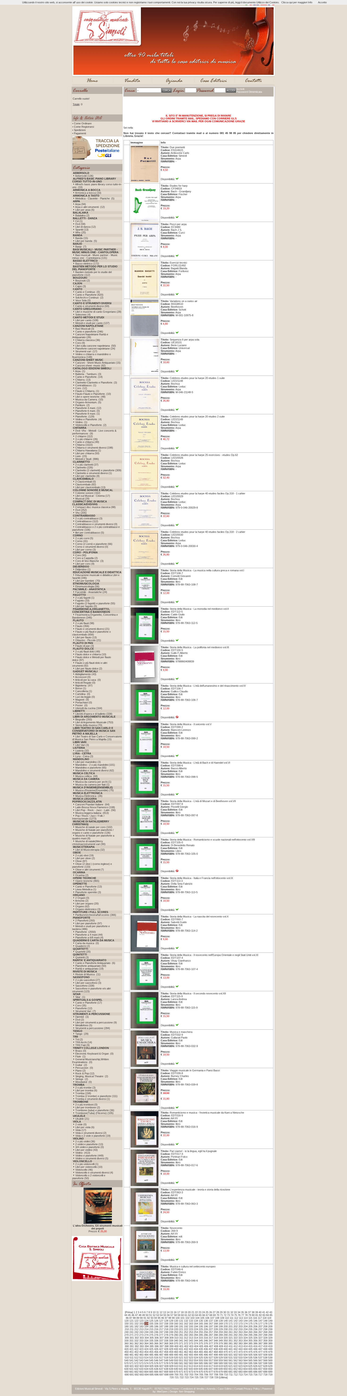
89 (137, 1317)
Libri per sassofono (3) (88, 982)
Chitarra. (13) (83, 379)
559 (221, 1360)
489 (171, 1354)
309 (171, 1337)
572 (136, 1363)
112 (236, 1317)
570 (126, 1363)
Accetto (322, 2)
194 (196, 1326)
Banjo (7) (80, 246)
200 (226, 1326)
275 (151, 1334)
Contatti (238, 1388)
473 (240, 1351)
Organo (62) (82, 906)
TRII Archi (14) (83, 1042)
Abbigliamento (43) (85, 674)
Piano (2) (80, 1070)
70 (217, 1315)
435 (201, 1349)
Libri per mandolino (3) (88, 762)
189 (171, 1326)
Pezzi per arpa (178, 224)
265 (250, 1332)
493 (191, 1354)
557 (211, 1360)
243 (141, 1332)
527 (211, 1357)
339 (171, 1340)
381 (231, 1343)
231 (231, 1329)
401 (181, 1346)
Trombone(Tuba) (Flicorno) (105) (94, 1113)
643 (191, 1368)
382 (235, 1343)
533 (240, 1357)
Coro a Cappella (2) (86, 558)
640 (176, 1368)
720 (171, 1377)
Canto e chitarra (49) (87, 442)
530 (226, 1357)
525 (201, 1357)
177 (260, 1323)
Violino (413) (82, 1152)
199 (221, 1326)
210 (127, 1329)
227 (211, 1329)
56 (168, 1315)
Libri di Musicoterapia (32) (90, 849)
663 (141, 1371)
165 (201, 1323)
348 (216, 1340)
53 (157, 1315)
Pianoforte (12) (83, 1008)
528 (216, 1357)
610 (176, 1366)
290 (226, 1334)
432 (186, 1349)
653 (240, 1368)
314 (196, 1337)
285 (201, 1334)
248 (166, 1332)
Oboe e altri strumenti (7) (89, 869)
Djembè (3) (82, 1016)
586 (206, 1363)
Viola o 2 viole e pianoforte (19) (92, 1135)
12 (161, 1312)
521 (181, 1357)
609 (171, 1366)
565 (250, 1360)
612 (186, 1366)
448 (265, 1349)
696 (156, 1374)
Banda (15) (81, 238)
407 (211, 1346)
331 (131, 1340)
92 (148, 1317)
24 (203, 1312)
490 (176, 1354)
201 (231, 1326)
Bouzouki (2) (82, 280)
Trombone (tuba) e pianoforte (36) (94, 1110)
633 (141, 1368)
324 (245, 1337)
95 (159, 1317)
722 (181, 1377)
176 (255, 1323)
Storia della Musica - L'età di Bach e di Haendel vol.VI (200, 762)
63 (193, 1315)
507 (260, 1354)
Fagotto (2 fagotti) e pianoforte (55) (95, 603)
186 (156, 1326)
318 (216, 1337)
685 (250, 1371)
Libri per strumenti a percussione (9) (96, 1022)
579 (171, 1363)
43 (270, 1312)
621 (231, 1366)
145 (250, 1320)
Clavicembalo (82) (85, 484)
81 (256, 1315)
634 (146, 1368)
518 (166, 1357)
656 (255, 1368)
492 (186, 1354)
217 (161, 1329)
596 (255, 1363)
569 (270, 1360)
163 (191, 1323)
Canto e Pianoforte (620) (89, 294)
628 (265, 1366)
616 (206, 1366)
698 (166, 1374)
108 (217, 1317)
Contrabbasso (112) (86, 521)
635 (151, 1368)
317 (211, 1337)
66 (203, 1315)
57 (171, 1315)
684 (245, 1371)
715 (250, 1374)
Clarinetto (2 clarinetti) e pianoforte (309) (98, 470)
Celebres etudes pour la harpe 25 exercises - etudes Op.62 (204, 455)
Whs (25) (80, 232)
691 (132, 1374)
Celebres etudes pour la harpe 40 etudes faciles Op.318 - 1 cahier (207, 493)
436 (206, 1349)
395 (151, 1346)
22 (196, 1312)
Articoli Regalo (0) (85, 682)
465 (201, 1351)
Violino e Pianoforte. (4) (88, 419)
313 (191, 1337)
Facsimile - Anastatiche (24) (91, 592)
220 (176, 1329)
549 (171, 1360)
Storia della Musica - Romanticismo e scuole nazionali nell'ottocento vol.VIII (212, 839)
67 (207, 1315)
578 (166, 1363)
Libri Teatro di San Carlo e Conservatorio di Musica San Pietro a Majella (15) (97, 738)
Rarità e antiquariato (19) (89, 968)
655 (250, 1368)
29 (221, 1312)
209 (270, 1326)
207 (260, 1326)
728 (211, 1377)
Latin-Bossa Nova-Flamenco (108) (95, 807)
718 (265, 1374)
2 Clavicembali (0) (85, 481)
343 (191, 1340)
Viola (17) (80, 1130)
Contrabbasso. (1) (85, 385)
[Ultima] (223, 1377)
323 (240, 1337)
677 (211, 1371)
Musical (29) (82, 498)
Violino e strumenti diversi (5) (91, 1158)
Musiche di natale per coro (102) (93, 827)
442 (235, 1349)
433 (191, 1349)
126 (156, 1320)
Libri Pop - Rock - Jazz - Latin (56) (95, 810)
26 (210, 1312)
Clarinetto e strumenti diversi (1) (93, 473)
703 (191, 1374)
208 (265, 1326)
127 (161, 1320)
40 (260, 1312)
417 (260, 1346)
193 (191, 1326)
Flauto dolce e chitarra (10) (90, 654)
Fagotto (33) (82, 600)
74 (232, 1315)
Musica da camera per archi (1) (93, 781)
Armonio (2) (82, 900)
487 (161, 1354)
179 (270, 1323)
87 (130, 1317)
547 (161, 1360)
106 (207, 1317)
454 (146, 1351)
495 (201, 1354)
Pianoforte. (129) (84, 416)
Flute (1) (80, 1056)
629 (270, 1366)
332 (136, 1340)
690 (127, 1374)
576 (156, 1363)
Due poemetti (177, 147)
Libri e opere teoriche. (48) (90, 396)
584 (196, 1363)
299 (270, 1334)
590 (226, 1363)
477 (260, 1351)
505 (250, 1354)
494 (196, 1354)
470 (226, 1351)
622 (235, 1366)
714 (245, 1374)
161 (181, 1323)
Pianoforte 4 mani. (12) (88, 408)
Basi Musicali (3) (84, 328)
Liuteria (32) (82, 750)
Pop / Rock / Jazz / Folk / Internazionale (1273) (88, 817)
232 (235, 1329)
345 (201, 1340)
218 (166, 1329)
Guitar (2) (81, 1065)
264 (245, 1332)
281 (181, 1334)
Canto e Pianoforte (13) (88, 886)
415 (250, 1346)
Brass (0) (80, 1050)
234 (245, 1329)
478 (265, 1351)
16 (175, 1312)
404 (196, 1346)
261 (231, 1332)
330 (126, 1340)
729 (216, 1377)
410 (226, 1346)
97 (166, 1317)
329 (270, 1337)
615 (201, 1366)
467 (211, 1351)
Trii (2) (79, 1039)
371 (181, 1343)
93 (152, 1317)
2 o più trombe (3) (85, 1087)
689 (270, 1371)
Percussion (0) (84, 1067)
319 (221, 1337)
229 (221, 1329)
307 (161, 1337)
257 (211, 1332)
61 (186, 1315)
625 (250, 1366)
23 (200, 1312)
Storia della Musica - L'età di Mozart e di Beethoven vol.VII (203, 801)
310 (176, 1337)
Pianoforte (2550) (85, 931)
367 (161, 1343)
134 (196, 1320)
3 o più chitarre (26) (86, 439)
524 (196, 1357)
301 (132, 1337)
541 (131, 1360)
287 (211, 1334)
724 (191, 1377)
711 (231, 1374)
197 (211, 1326)
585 (201, 1363)
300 (127, 1337)
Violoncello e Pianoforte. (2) (90, 425)
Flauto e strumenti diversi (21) (92, 628)
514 (146, 1357)
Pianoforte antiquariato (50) (90, 965)
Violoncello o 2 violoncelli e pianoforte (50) (88, 1177)
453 (141, 1351)
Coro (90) (80, 555)
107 (212, 1317)
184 (146, 1326)
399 (171, 1346)
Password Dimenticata (249, 91)
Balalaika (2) (82, 215)
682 (235, 1371)
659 (270, 1368)
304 (146, 1337)
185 (151, 1326)
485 (151, 1354)
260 (226, 1332)
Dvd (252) (81, 510)
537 (260, 1357)
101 (182, 1317)
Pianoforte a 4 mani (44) (89, 934)
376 (206, 1343)
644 (196, 1368)
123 (141, 1320)
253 (191, 1332)
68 (210, 1315)
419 (270, 1346)
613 (191, 1366)
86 (127, 1317)
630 (126, 1368)
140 (226, 1320)
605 (151, 1366)
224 (196, 1329)
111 (231, 1317)
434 (196, 1349)
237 (260, 1329)
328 (265, 1337)
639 (171, 1368)
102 (187, 1317)
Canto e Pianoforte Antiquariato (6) (95, 963)
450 (126, 1351)
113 (241, 1317)
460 (176, 1351)
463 (191, 1351)
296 (255, 1334)
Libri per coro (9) (84, 563)
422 (136, 1349)
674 (196, 1371)
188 (166, 1326)
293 (240, 1334)
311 (181, 1337)
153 (141, 1323)
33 (235, 1312)
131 (181, 1320)
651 (231, 1368)
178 (265, 1323)
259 (221, 1332)
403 (191, 1346)
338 (166, 1340)
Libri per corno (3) (85, 549)
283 (191, 1334)
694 (146, 1374)
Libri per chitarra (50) (87, 453)
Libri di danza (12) (85, 226)
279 (171, 1334)
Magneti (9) (82, 699)
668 (166, 1371)
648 (216, 1368)
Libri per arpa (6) (84, 209)
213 (141, 1329)
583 (191, 1363)
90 (141, 1317)
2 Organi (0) (82, 897)
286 (206, 1334)
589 (221, 1363)
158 (166, 1323)
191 (181, 1326)
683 (240, 1371)
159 (171, 1323)
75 (235, 1315)
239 (270, 1329)
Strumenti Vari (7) (85, 1011)
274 (146, 1334)
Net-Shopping (187, 1391)
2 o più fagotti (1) (84, 597)
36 (246, 1312)
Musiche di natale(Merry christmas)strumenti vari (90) (89, 842)
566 (255, 1360)
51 (150, 1315)
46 (132, 1315)
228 (216, 1329)
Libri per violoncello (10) (88, 1166)
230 (226, 1329)
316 (206, 1337)
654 (245, 1368)
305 (151, 1337)
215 (151, 1329)
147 (260, 1320)
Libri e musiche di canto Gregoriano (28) (98, 311)
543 (141, 1360)
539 (270, 1357)
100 (177, 1317)
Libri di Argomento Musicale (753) (94, 722)
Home (175, 1388)
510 (127, 1357)
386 (255, 1343)
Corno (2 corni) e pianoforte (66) (93, 543)
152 (136, 1323)
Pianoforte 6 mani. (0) (87, 410)
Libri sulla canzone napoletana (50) (95, 345)
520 (176, 1357)
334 (146, 1340)
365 (151, 1343)
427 (161, 1349)
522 (186, 1357)
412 (235, 1346)
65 (200, 1315)
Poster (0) (81, 705)
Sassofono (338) (84, 985)
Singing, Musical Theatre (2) (91, 1076)
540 (126, 1360)
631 (131, 1368)
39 (256, 1312)
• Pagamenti (79, 133)
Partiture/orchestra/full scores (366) (95, 914)
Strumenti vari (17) (86, 351)
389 (270, 1343)
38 (253, 1312)
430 (176, 1349)
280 (176, 1334)
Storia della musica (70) (88, 725)
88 (134, 1317)
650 (226, 1368)
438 (216, 1349)
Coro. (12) (81, 388)
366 (156, 1343)
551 (181, 1360)
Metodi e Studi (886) (87, 459)
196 (206, 1326)
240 (126, 1332)
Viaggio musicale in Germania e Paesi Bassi (195, 1070)
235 (250, 1329)
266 (255, 1332)
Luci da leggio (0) (85, 696)
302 (137, 1337)
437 (211, 1349)
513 (141, 1357)
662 (136, 1371)
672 (186, 1371)
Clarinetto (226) (84, 467)
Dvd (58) (80, 224)
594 (245, 1363)
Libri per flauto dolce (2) (88, 668)
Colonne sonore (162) (87, 493)
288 (216, 1334)
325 (250, 1337)
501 (231, 1354)
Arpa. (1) (80, 371)
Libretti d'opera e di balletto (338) (93, 713)
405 (201, 1346)
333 (141, 1340)
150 (126, 1323)
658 (265, 1368)
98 (169, 1317)
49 (143, 1315)
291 (231, 1334)
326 (255, 1337)
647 (211, 1368)
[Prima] (129, 1312)
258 (216, 1332)
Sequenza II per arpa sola (184, 339)
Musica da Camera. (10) (89, 399)
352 (235, 1340)
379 (221, 1343)
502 (235, 1354)
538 (265, 1357)
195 (201, 1326)
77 (242, 1315)
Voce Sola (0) (83, 300)
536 (255, 1357)
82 (260, 1315)
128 (166, 1320)
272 (136, 1334)
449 (270, 1349)
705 (201, 1374)
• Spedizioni (78, 130)
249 (171, 1332)
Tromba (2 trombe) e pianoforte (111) (96, 1096)
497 (211, 1354)
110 (227, 1317)
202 (235, 1326)
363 (141, 1343)
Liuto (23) (81, 456)
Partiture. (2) (82, 405)
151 (131, 1323)
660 (126, 1371)
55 (164, 1315)
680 (226, 1371)
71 (221, 1315)
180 (126, 1326)
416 (255, 1346)
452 (136, 1351)
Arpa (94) (80, 204)
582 (186, 1363)
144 (245, 1320)
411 (231, 1346)
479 (270, 1351)
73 (228, 1315)
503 (240, 1354)
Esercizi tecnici (178, 262)
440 (226, 1349)
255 (201, 1332)
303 (142, 1337)
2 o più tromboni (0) (86, 1104)
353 (240, 1340)
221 (181, 1329)
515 (151, 1357)
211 (132, 1329)
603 (142, 1366)
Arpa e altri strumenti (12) (90, 207)
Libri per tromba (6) (86, 1090)
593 (240, 1363)
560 (226, 1360)
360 (126, 1343)
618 (216, 1366)
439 (221, 1349)
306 (156, 1337)
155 (151, 1323)
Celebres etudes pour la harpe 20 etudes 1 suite (197, 378)
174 (245, 1323)
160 (176, 1323)
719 (270, 1374)
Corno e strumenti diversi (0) (91, 546)
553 (191, 1360)
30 (224, 1312)
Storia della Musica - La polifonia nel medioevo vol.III (199, 647)
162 (186, 1323)
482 (136, 1354)
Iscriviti (240, 89)
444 (245, 1349)
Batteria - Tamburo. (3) (88, 374)
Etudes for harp (178, 185)
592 (235, 1363)
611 (181, 1366)
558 (216, 1360)
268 (265, 1332)
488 (166, 1354)
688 (265, 1371)
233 (240, 1329)
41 (263, 1312)
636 (156, 1368)
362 (136, 1343)
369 (171, 1343)
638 (166, 1368)
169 (221, 1323)
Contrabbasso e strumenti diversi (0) (96, 524)
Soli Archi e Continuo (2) (89, 297)
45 (129, 1315)
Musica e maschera (181, 1031)
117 (260, 1317)
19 (185, 1312)
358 (265, 1340)
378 (216, 1343)
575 (151, 1363)
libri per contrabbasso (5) (89, 532)
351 (231, 1340)
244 (146, 1332)
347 (211, 1340)
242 (136, 1332)
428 (166, 1349)
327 (260, 1337)
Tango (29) (82, 1033)
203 (240, 1326)
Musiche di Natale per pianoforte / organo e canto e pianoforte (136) (93, 831)
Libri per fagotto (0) (86, 606)
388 (265, 1343)
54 (161, 1315)
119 (269, 1317)
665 (151, 1371)
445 (250, 1349)
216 (156, 1329)
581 (181, 1363)
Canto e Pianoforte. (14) (89, 376)
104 (197, 1317)
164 (196, 1323)
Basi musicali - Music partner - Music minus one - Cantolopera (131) (95, 256)
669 (171, 1371)
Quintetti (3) (82, 957)
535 (250, 1357)
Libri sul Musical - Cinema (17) (92, 495)
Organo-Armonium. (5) (88, 402)
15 (171, 1312)
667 (161, 1371)
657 (260, 1368)
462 (186, 1351)
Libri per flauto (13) (86, 637)
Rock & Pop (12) (84, 1073)
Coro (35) (80, 1005)
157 (161, 1323)
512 (136, 1357)
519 (171, 1357)
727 (206, 1377)
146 (255, 1320)
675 (201, 1371)
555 (201, 1360)
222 (186, 1329)
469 (221, 1351)
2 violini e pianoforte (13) (89, 1144)
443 (240, 1349)
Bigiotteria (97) (84, 685)
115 (250, 1317)
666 (156, 1371)
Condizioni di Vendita (192, 1388)
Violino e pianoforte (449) (89, 1155)
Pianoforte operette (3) (88, 892)
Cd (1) (79, 221)
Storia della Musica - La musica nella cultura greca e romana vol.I (207, 570)
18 (182, 1312)
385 (250, 1343)
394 (146, 1346)
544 (146, 1360)
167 (211, 1323)
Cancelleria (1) (83, 691)
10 (154, 1312)
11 (157, 1312)
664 (146, 1371)
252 (186, 1332)
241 (131, 1332)
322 (235, 1337)
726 (201, 1377)
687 (260, 1371)
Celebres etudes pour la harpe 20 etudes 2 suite (197, 416)
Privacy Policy (252, 1388)
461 (181, 1351)
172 (235, 1323)
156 (156, 1323)
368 (166, 1343)
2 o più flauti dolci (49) (87, 651)
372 (186, 1343)
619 (221, 1366)
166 (206, 1323)
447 (260, 1349)
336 (156, 1340)
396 (156, 1346)
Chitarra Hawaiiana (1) (88, 450)
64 (196, 1315)
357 (260, 1340)
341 (181, 1340)
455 (151, 1351)
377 (211, 1343)
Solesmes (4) (83, 314)
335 (151, 1340)
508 (265, 1354)
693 (142, 1374)
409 (221, 1346)
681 (231, 1371)
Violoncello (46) (84, 1169)
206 (255, 1326)
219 (171, 1329)
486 (156, 1354)
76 (239, 1315)
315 (201, 1337)
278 (166, 1334)
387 (260, 1343)
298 (265, 1334)
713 (240, 1374)
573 (141, 1363)
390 (127, 1346)
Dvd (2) (79, 1019)
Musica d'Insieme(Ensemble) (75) (94, 790)
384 (245, 1343)
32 (231, 1312)
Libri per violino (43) (86, 1149)
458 (166, 1351)
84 (267, 1315)
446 (255, 1349)
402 (186, 1346)
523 (191, 1357)
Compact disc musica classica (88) (95, 507)
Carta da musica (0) (87, 943)
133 (191, 1320)
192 (186, 1326)
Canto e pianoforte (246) (89, 331)
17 (178, 1312)
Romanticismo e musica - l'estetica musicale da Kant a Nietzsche (207, 1112)
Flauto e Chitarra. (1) (87, 391)
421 (131, 1349)
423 (141, 1349)
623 (240, 1366)
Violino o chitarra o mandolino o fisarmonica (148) (91, 355)
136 (206, 1320)
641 (181, 1368)
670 (176, 1371)
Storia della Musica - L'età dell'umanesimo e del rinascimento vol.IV (208, 685)
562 (235, 1360)
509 (270, 1354)
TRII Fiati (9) (82, 1045)
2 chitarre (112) (84, 436)
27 (214, 1312)
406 (206, 1346)
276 (156, 1334)
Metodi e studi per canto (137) (92, 323)
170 (226, 1323)
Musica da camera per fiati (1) (92, 784)
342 (186, 1340)
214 (146, 1329)
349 (221, 1340)
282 (186, 1334)
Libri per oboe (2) (85, 858)
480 (126, 1354)
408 (216, 1346)
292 (235, 1334)
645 (201, 1368)
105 (202, 1317)
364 (146, 1343)
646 (206, 1368)
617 (211, 1366)
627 (260, 1366)
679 (221, 1371)
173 (240, 1323)
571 (131, 1363)
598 (265, 1363)
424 (146, 1349)
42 (267, 1312)
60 (182, 1315)
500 (226, 1354)
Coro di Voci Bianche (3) (89, 560)
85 (271, 1315)
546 (156, 1360)
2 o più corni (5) (84, 538)
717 (260, 1374)
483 (141, 1354)
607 (161, 1366)
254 (196, 1332)
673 (191, 1371)
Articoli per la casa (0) (88, 679)
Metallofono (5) (83, 1025)
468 (216, 1351)
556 (206, 1360)
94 (155, 1317)
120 (126, 1320)
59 (179, 1315)
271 (131, 1334)
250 (176, 1332)
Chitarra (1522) (84, 444)
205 (250, 1326)
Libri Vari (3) (82, 745)
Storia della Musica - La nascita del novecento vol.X (199, 916)
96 (162, 1317)
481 (131, 1354)
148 (265, 1320)
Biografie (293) (83, 719)
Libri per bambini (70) (87, 580)
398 (166, 1346)
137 (211, 1320)
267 (260, 1332)
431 (181, 1349)
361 (131, 1343)
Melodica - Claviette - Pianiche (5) (94, 198)
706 (206, 1374)
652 (235, 1368)
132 (186, 1320)
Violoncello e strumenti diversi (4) (94, 1172)
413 (240, 1346)
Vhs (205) (81, 512)
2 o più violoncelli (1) (86, 1164)
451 (131, 1351)
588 (216, 1363)
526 (206, 1357)
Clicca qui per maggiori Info (296, 2)
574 (146, 1363)
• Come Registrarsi (83, 126)
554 (196, 1360)
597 (260, 1363)
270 (126, 1334)
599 (270, 1363)
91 (145, 1317)
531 (231, 1357)
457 (161, 1351)
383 (240, 1343)
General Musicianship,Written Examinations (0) (90, 1061)
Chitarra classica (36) (87, 340)
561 (231, 1360)
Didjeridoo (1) (83, 569)
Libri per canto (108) (86, 320)
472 (235, 1351)
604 (146, 1366)
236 (255, 1329)
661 (131, 1371)
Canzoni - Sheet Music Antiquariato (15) (98, 362)
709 (221, 1374)
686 (255, 1371)
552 (186, 1360)
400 (176, 1346)
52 (154, 1315)
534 (245, 1357)
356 (255, 1340)
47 (136, 1315)
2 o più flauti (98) (84, 623)
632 (136, 1368)
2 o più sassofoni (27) (87, 980)
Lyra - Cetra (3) (84, 756)
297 (260, 1334)
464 (196, 1351)
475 (250, 1351)
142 (235, 1320)
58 (175, 1315)
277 (161, 1334)
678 (216, 1371)
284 (196, 1334)
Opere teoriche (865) (87, 880)
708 (216, 1374)
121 (131, 1320)
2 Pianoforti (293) (85, 920)
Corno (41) (81, 541)
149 (270, 1320)
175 (250, 1323)
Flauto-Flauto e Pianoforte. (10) (93, 393)
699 (171, 1374)
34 (238, 1312)
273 (141, 1334)
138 (216, 1320)
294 (245, 1334)
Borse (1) (80, 688)
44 (125, 1315)
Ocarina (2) (82, 875)
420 (126, 1349)
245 (151, 1332)
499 (221, 1354)
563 (240, 1360)
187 (161, 1326)
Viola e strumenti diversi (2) (90, 1132)
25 (207, 1312)
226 (206, 1329)
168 (216, 1323)
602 (137, 1366)
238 (265, 1329)
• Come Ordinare (82, 123)
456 (156, 1351)
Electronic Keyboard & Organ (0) (94, 1053)
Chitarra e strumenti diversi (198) (94, 447)
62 (189, 1315)
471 (231, 1351)
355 (250, 1340)
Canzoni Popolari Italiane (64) (92, 804)
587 (211, 1363)
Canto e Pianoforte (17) (88, 1002)
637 (161, 1368)
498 (216, 1354)
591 (231, 1363)
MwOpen (162, 1391)
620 (226, 1366)
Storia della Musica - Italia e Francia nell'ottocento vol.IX (201, 878)
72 (225, 1315)
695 (151, 1374)
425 (151, 1349)
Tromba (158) (83, 1093)
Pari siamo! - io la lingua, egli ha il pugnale (193, 1151)
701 (181, 1374)
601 (132, 1366)
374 (196, 1343)
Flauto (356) (82, 626)
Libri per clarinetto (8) (87, 476)
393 (142, 1346)
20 (189, 1312)
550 (176, 1360)
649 (221, 1368)
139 (221, 1320)
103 (192, 1317)
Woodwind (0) (83, 1082)
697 (161, 1374)
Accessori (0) (83, 677)
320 (226, 1337)
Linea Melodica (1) (85, 889)
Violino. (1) (81, 422)
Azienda (211, 1388)
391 (132, 1346)
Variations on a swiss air (183, 301)
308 (166, 1337)
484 (146, 1354)
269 (270, 1332)
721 (176, 1377)
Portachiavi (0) (83, 702)
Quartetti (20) (83, 951)
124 (146, 1320)
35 (242, 1312)
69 (214, 1315)
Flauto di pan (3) (84, 645)
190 (176, 1326)
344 (196, 1340)
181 (131, 1326)
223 (191, 1329)
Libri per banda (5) (86, 241)
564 (245, 1360)
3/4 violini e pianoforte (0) (89, 1147)
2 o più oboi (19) (84, 855)
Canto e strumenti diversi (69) (92, 306)
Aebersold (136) (84, 175)
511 (132, 1357)
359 (270, 1340)
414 (245, 1346)
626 (255, 1366)
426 (156, 1349)
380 (226, 1343)
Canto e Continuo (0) (87, 291)
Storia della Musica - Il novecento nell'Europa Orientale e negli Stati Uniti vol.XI (214, 955)
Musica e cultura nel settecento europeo (193, 1266)
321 (231, 1337)
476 (255, 1351)
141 (231, 1320)
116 (255, 1317)
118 (264, 1317)
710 (226, 1374)
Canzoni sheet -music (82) (90, 365)
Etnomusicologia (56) (87, 586)
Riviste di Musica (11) (88, 974)
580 (176, 1363)
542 (136, 1360)
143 (240, 1320)
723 (186, 1377)
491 (181, 1354)
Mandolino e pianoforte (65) (90, 767)
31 (228, 1312)
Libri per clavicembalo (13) (90, 487)
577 (161, 1363)
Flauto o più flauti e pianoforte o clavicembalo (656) (91, 633)
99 (173, 1317)
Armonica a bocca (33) (88, 192)
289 (221, 1334)
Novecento (176, 1228)
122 (136, 1320)
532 (235, 1357)
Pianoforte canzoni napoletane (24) (95, 348)
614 (196, 1366)
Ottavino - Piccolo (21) (88, 640)
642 (186, 1368)
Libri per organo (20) (87, 903)
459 (171, 1351)
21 (192, 1312)
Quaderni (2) (82, 946)
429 (171, 1349)
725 (196, 1377)
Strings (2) (81, 1079)
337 (161, 1340)
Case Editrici (225, 1388)
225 (201, 1329)
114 (246, 1317)
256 (206, 1332)
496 (206, 1354)
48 (140, 1315)
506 (255, 1354)
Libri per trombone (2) (87, 1107)
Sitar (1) (80, 997)
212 (136, 1329)
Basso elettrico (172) (87, 263)
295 (250, 1334)
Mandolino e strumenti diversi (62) (94, 770)
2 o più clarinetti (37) (86, 464)
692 (137, 1374)
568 (265, 1360)
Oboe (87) (81, 861)
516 (156, 1357)
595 (250, 1363)
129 (171, 1320)
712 (235, 1374)
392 (137, 1346)
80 (253, 1315)
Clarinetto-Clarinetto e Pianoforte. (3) (96, 382)
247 (161, 1332)
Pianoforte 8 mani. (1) (87, 413)
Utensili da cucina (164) (88, 708)
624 (245, 1366)
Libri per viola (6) (84, 1127)
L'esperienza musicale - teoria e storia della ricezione (200, 1189)
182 (136, 1326)
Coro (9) (80, 342)
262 (235, 1332)
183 (141, 1326)
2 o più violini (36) (85, 1141)
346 (206, 1340)
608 (166, 1366)
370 (176, 1343)
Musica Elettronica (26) (88, 796)
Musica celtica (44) (86, 776)
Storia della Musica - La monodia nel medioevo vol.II (199, 608)
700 (176, 1374)
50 (147, 1315)
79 (249, 1315)
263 (240, 1332)
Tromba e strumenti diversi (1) (92, 1098)
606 (156, 1366)
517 (161, 1357)
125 (151, 1320)
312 (186, 1337)
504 (245, 1354)
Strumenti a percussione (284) (92, 1028)
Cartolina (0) (82, 694)
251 (181, 1332)
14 (168, 1312)
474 (245, 1351)
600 (127, 1366)
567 (260, 1360)
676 (206, 1371)
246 (156, 1332)
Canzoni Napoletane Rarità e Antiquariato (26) (90, 336)
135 (201, 1320)
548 (166, 1360)
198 (216, 1326)
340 (176, 1340)
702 (186, 1374)
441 (231, 1349)
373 (191, 1343)
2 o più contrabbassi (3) (88, 518)
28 (217, 1312)
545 (151, 1360)
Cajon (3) (80, 286)
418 (265, 1346)
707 (211, 1374)
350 (226, 1340)
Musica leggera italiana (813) (92, 813)
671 (181, 1371)
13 (164, 1312)
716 (255, 1374)
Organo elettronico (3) (88, 909)
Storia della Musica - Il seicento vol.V (191, 724)
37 (249, 1312)
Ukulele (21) (82, 1118)
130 (176, 1320)
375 (201, 1343)
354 (245, 1340)
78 (246, 1315)
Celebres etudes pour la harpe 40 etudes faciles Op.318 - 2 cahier (207, 531)
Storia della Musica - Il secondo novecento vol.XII (198, 993)
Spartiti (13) (82, 229)
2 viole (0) (81, 1124)
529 (221, 1357)
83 (263, 1315)
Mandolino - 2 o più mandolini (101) (95, 764)
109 (222, 1317)
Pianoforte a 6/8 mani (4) (89, 937)
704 (196, 1374)
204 (245, 1326)
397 (161, 1346)
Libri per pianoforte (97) (88, 923)
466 (206, 1351)
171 (231, 1323)
